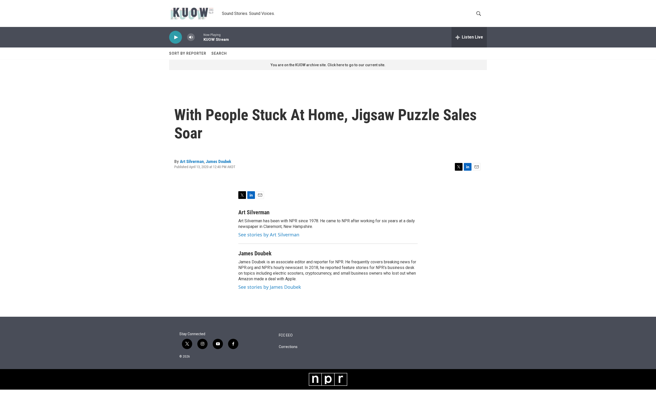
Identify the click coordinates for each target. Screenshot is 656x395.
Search (219, 53)
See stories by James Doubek (269, 287)
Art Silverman (192, 161)
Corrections (288, 347)
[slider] (199, 37)
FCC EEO (286, 335)
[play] (175, 37)
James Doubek (218, 161)
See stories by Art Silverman (268, 235)
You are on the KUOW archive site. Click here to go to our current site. (328, 65)
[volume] (191, 37)
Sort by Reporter (187, 53)
